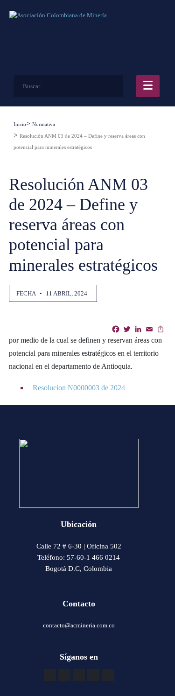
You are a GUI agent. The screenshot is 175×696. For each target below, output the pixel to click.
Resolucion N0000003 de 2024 (78, 387)
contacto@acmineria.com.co (79, 625)
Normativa (43, 124)
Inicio (20, 124)
